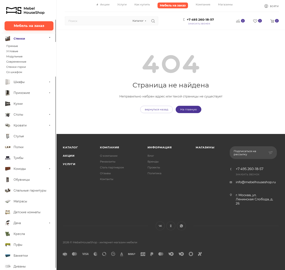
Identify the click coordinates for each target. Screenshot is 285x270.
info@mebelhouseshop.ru (256, 182)
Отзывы (105, 173)
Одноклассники (170, 225)
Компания (109, 147)
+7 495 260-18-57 (200, 19)
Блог (151, 155)
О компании (108, 155)
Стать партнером (112, 167)
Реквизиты (107, 161)
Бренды (153, 161)
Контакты (106, 179)
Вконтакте (160, 225)
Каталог (70, 147)
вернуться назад (156, 109)
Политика (154, 173)
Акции (69, 155)
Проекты (154, 167)
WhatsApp (181, 225)
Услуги (69, 164)
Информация (160, 147)
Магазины (205, 147)
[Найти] (153, 20)
